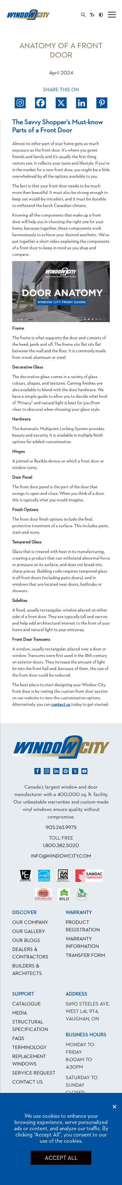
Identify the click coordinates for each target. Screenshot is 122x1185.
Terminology (29, 1047)
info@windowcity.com (61, 856)
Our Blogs (26, 940)
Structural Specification (30, 1026)
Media (19, 1013)
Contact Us (27, 1082)
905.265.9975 (61, 827)
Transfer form (85, 955)
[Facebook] (40, 102)
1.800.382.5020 (61, 845)
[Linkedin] (81, 102)
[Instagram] (20, 102)
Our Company (30, 922)
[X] (61, 102)
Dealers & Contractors (30, 953)
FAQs (18, 1038)
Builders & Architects (27, 970)
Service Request (33, 1073)
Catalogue (26, 1004)
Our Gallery (28, 931)
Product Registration (83, 926)
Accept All (61, 1158)
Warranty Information (82, 943)
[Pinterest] (101, 102)
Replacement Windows (29, 1060)
